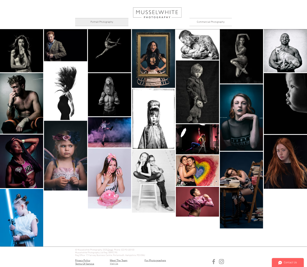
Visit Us (114, 263)
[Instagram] (221, 261)
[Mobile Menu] (157, 24)
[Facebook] (213, 261)
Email (110, 250)
